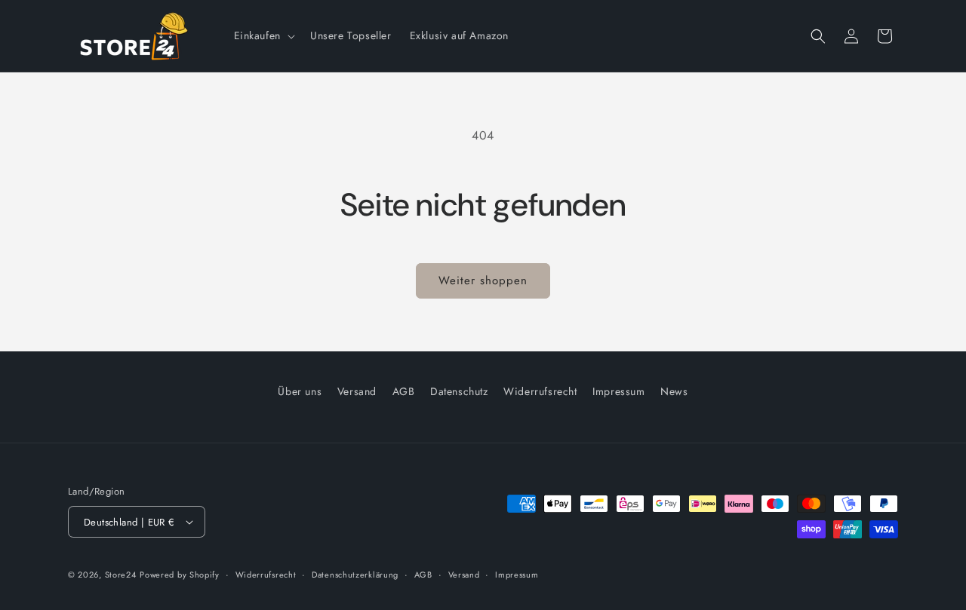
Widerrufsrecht (540, 391)
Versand (357, 391)
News (674, 391)
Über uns (299, 391)
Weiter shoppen (483, 280)
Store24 (121, 575)
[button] (263, 35)
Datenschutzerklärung (355, 575)
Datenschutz (459, 391)
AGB (403, 391)
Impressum (618, 391)
